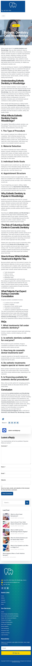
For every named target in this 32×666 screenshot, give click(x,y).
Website (3, 480)
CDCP (2, 611)
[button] (9, 423)
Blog (16, 25)
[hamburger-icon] (3, 16)
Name (3, 467)
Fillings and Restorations (6, 622)
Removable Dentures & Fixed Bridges (9, 616)
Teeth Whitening (5, 628)
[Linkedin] (8, 588)
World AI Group (16, 661)
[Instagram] (5, 588)
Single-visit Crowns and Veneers (8, 618)
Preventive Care (5, 630)
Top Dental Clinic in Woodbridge (16, 105)
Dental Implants (4, 626)
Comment (4, 446)
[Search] (27, 503)
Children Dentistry (5, 632)
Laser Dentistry (4, 634)
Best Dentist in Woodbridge (21, 186)
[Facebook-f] (2, 588)
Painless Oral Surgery (6, 620)
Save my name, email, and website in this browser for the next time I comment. (15, 489)
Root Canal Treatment (6, 624)
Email (3, 473)
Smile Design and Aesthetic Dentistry (9, 614)
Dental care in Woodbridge (17, 244)
